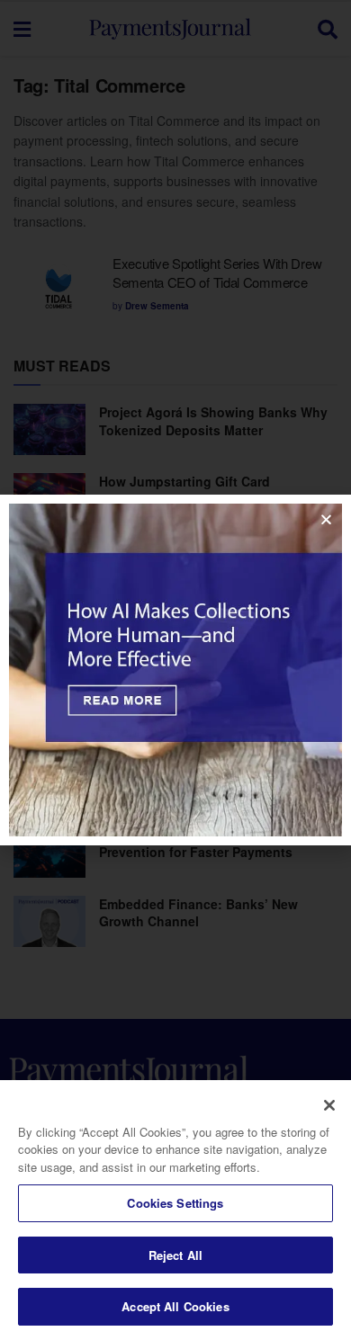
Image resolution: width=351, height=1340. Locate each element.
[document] (175, 670)
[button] (326, 519)
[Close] (329, 1105)
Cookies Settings (175, 1202)
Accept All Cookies (175, 1306)
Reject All (175, 1255)
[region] (175, 1210)
